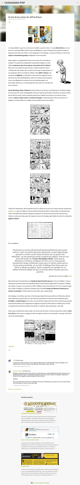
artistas (11, 346)
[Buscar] (27, 3)
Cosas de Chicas (25, 466)
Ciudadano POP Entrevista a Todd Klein (31, 413)
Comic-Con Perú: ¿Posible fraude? (30, 440)
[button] (9, 22)
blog (13, 211)
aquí (69, 276)
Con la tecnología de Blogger (41, 483)
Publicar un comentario (14, 389)
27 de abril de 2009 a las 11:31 (21, 385)
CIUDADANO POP (14, 2)
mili (14, 360)
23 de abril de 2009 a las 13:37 (21, 366)
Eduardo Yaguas (17, 371)
